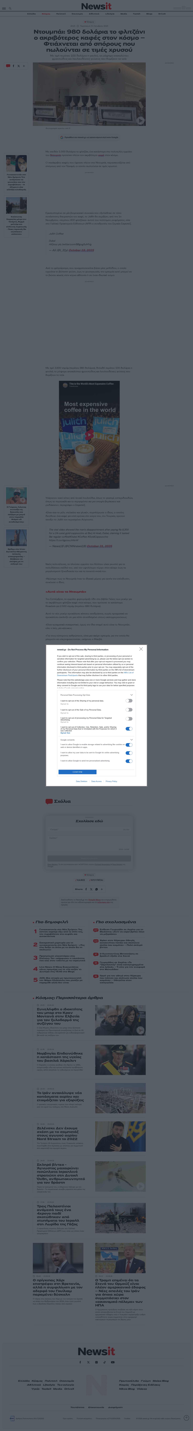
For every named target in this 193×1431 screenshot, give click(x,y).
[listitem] (96, 695)
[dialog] (96, 715)
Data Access (96, 781)
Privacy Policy (111, 781)
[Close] (141, 649)
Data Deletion (81, 781)
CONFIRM (77, 772)
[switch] (129, 700)
